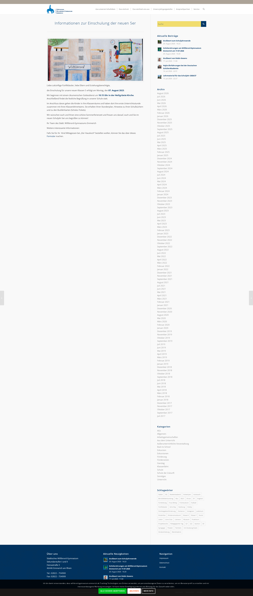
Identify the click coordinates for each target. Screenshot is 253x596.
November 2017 (164, 406)
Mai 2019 (161, 350)
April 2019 (162, 354)
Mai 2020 (161, 318)
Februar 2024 (163, 191)
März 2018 (162, 393)
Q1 (187, 524)
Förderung (162, 456)
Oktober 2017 (163, 409)
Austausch (196, 494)
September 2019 (164, 341)
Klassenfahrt (162, 466)
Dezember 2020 (164, 308)
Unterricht (161, 479)
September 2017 (164, 412)
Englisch (200, 498)
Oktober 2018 (163, 373)
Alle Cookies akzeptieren (112, 591)
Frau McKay (173, 503)
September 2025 (164, 129)
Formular (51, 136)
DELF (182, 498)
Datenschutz (164, 562)
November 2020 (164, 311)
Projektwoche (163, 524)
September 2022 (164, 246)
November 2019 (164, 334)
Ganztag (161, 463)
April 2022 (162, 259)
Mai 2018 (161, 386)
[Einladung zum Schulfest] (2, 298)
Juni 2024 (161, 178)
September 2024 (164, 168)
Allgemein (161, 433)
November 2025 (164, 122)
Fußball (193, 503)
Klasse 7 (193, 515)
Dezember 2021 (164, 272)
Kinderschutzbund (174, 515)
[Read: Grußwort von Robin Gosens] (159, 59)
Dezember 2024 (164, 158)
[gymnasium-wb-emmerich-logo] (59, 9)
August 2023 (163, 210)
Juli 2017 (161, 416)
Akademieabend (175, 494)
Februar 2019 (163, 360)
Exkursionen (162, 453)
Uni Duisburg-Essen (190, 528)
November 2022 (164, 240)
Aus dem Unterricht (166, 440)
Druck (189, 498)
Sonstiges (161, 476)
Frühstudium (184, 503)
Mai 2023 (161, 220)
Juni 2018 (161, 383)
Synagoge (161, 528)
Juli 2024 (161, 174)
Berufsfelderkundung (165, 498)
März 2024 (162, 187)
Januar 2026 (162, 116)
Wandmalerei (176, 532)
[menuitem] (105, 9)
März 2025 (162, 148)
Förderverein (163, 460)
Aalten (160, 494)
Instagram (190, 511)
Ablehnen (134, 591)
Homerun (181, 511)
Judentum (199, 511)
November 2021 (164, 275)
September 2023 (164, 207)
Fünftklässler (162, 507)
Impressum (163, 558)
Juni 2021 (161, 288)
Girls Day (173, 507)
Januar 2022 (162, 269)
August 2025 (163, 132)
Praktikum (195, 519)
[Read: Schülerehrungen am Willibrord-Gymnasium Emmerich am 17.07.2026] (159, 49)
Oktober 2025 (163, 126)
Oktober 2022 (163, 243)
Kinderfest (162, 515)
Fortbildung (162, 503)
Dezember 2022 (164, 236)
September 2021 (164, 279)
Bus (177, 498)
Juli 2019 (161, 344)
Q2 (191, 524)
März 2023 (162, 227)
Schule (160, 469)
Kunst (201, 515)
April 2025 (162, 145)
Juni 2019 (161, 347)
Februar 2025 (163, 152)
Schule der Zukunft (165, 473)
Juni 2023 (161, 217)
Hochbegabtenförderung (167, 511)
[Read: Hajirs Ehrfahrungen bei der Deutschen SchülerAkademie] (159, 66)
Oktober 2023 (163, 204)
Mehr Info (148, 591)
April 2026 (162, 106)
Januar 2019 (162, 364)
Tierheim (178, 528)
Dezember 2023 (164, 197)
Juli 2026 (161, 96)
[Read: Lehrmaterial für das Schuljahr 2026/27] (159, 77)
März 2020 (162, 321)
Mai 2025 (161, 142)
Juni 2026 (161, 99)
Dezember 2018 (164, 367)
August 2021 (163, 282)
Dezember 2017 (164, 403)
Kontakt (162, 567)
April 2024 (162, 184)
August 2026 (163, 93)
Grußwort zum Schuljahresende (177, 41)
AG (166, 494)
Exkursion (161, 450)
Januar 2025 (162, 155)
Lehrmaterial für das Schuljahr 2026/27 (179, 75)
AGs (159, 430)
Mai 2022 (161, 256)
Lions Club (168, 519)
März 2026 (162, 109)
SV (203, 524)
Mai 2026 (161, 103)
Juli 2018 (161, 380)
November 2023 (164, 201)
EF (194, 498)
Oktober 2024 (163, 165)
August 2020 (163, 315)
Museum (186, 519)
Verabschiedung (163, 532)
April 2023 (162, 223)
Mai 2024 (161, 181)
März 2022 (162, 262)
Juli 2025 (161, 135)
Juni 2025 (161, 139)
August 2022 (163, 249)
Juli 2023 (161, 214)
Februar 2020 (163, 324)
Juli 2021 (161, 285)
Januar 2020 (162, 328)
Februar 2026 (163, 113)
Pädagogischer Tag (176, 524)
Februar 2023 (163, 230)
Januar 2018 (162, 399)
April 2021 (162, 295)
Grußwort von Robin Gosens (175, 58)
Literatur (178, 519)
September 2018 (164, 377)
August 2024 (163, 171)
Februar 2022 (163, 266)
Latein (160, 519)
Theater (170, 528)
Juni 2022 (161, 253)
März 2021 (162, 298)
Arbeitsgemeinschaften (167, 437)
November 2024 (164, 161)
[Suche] (203, 9)
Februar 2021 (163, 302)
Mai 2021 (161, 292)
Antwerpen (187, 494)
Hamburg (181, 507)
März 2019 (162, 357)
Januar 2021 (162, 305)
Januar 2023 (162, 233)
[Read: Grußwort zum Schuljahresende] (159, 42)
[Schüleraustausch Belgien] (251, 298)
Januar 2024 (162, 194)
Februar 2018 (163, 396)
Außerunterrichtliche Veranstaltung (173, 443)
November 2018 (164, 370)
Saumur (197, 524)
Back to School (164, 446)
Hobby (189, 507)
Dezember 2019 (164, 331)
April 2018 (162, 390)
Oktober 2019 (163, 337)
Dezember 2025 (164, 119)
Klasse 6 (186, 515)
